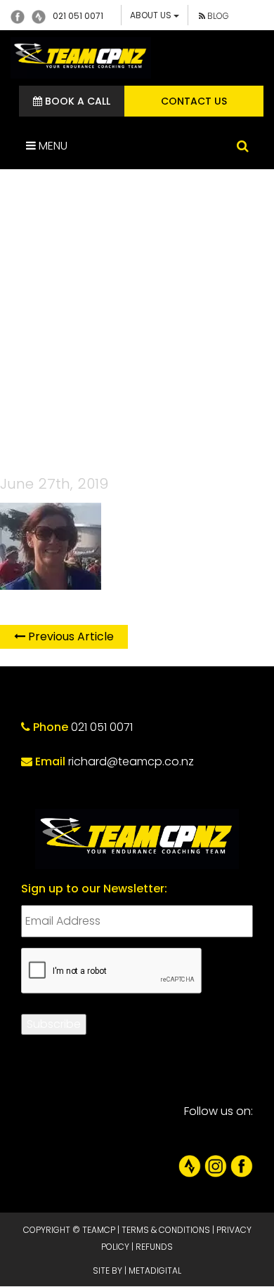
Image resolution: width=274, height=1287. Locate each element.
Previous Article (69, 636)
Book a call (76, 101)
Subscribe (54, 1024)
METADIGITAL (155, 1270)
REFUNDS (154, 1247)
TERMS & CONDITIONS (166, 1230)
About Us (152, 15)
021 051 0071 (78, 16)
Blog (217, 16)
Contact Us (194, 101)
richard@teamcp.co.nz (131, 761)
